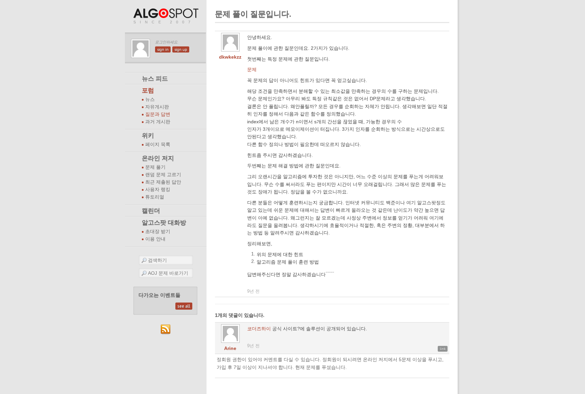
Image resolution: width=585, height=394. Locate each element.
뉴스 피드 (155, 78)
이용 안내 (155, 239)
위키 (148, 135)
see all (183, 306)
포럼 (148, 90)
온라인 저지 (158, 158)
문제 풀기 (155, 167)
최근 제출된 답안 (163, 182)
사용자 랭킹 (157, 189)
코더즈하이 (259, 328)
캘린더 (151, 210)
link (443, 349)
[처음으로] (166, 13)
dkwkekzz (230, 57)
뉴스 (150, 99)
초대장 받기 (157, 231)
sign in (163, 49)
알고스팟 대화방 (164, 222)
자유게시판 (157, 106)
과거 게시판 (157, 121)
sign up (180, 49)
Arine (230, 348)
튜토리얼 (154, 197)
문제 (252, 69)
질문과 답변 (157, 114)
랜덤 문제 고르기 (163, 174)
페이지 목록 (157, 144)
